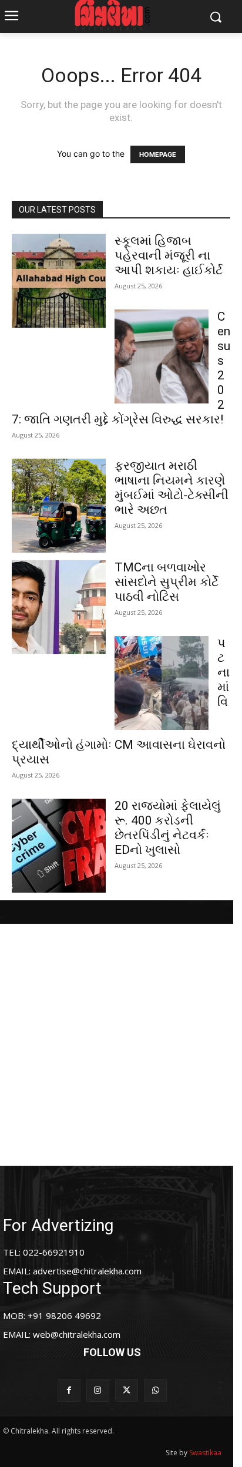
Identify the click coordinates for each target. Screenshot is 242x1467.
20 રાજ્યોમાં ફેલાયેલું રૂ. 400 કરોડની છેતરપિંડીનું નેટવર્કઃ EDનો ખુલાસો (168, 828)
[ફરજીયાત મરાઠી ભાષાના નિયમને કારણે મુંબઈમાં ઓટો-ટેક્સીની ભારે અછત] (59, 506)
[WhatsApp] (155, 1390)
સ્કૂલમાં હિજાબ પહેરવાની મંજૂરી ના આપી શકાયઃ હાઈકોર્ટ (169, 255)
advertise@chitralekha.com (87, 1271)
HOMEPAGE (157, 154)
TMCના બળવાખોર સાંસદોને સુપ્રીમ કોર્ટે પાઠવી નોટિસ (167, 582)
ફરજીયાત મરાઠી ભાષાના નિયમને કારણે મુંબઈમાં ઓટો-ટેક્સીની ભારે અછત (171, 488)
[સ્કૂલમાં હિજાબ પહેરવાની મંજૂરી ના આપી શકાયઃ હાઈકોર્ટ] (59, 281)
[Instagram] (97, 1390)
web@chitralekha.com (76, 1334)
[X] (126, 1390)
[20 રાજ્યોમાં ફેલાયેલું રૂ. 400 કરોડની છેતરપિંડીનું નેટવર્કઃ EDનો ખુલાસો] (59, 846)
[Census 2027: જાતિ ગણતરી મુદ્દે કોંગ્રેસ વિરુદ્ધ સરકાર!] (162, 356)
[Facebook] (69, 1390)
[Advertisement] (121, 1045)
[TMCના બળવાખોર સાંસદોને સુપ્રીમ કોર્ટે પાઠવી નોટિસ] (59, 607)
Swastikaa (205, 1453)
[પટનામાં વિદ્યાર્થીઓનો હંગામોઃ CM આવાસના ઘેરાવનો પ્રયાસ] (162, 683)
